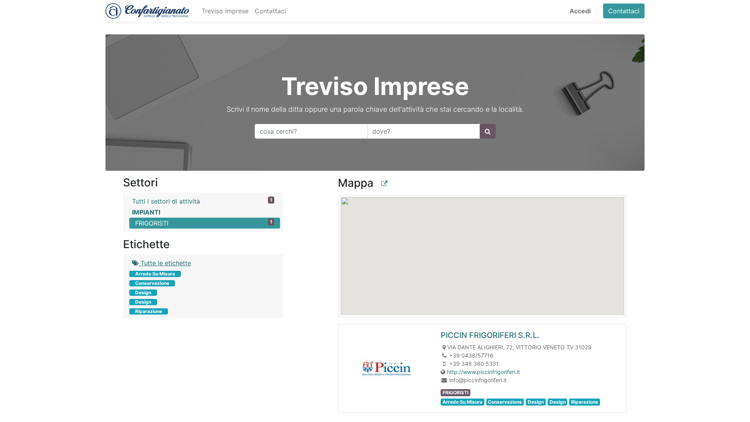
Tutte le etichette (165, 263)
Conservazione (152, 283)
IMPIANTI (146, 212)
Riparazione (148, 311)
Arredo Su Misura (155, 274)
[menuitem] (225, 11)
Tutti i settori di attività (202, 201)
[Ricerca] (488, 131)
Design (143, 292)
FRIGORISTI (203, 223)
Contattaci (623, 11)
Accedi (580, 11)
